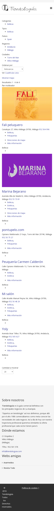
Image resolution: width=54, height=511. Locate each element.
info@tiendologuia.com (12, 451)
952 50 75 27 (7, 237)
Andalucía (11, 47)
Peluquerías (12, 135)
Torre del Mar (13, 57)
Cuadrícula (9, 73)
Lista (17, 73)
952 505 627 (14, 336)
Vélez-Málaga (13, 60)
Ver (3, 73)
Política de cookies (30, 488)
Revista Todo (9, 468)
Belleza (10, 24)
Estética (10, 205)
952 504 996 (44, 129)
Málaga (10, 50)
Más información (14, 143)
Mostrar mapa (8, 78)
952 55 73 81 (14, 199)
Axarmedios (9, 462)
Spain (9, 39)
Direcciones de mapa (16, 140)
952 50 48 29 (14, 301)
